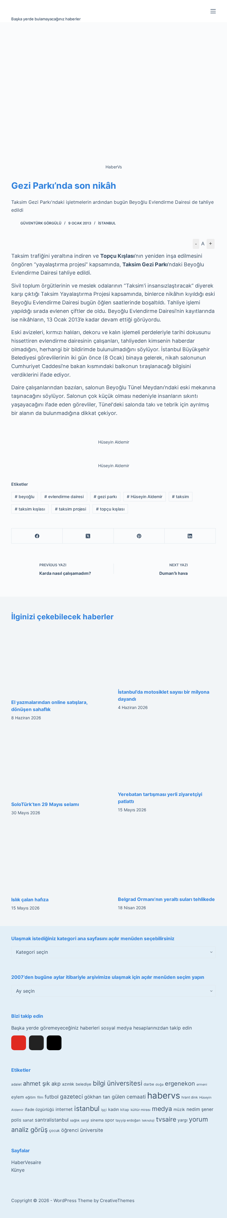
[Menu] (213, 11)
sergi (85, 1120)
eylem (17, 1097)
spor (109, 1120)
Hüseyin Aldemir (144, 496)
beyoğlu (24, 496)
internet (64, 1109)
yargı (182, 1119)
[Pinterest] (139, 536)
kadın (113, 1109)
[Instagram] (54, 1042)
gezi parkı (105, 496)
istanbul (87, 1108)
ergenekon (180, 1083)
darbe (149, 1084)
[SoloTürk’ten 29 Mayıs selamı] (60, 762)
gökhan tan (97, 1097)
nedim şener (200, 1109)
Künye (18, 1170)
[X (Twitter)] (88, 536)
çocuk (54, 1130)
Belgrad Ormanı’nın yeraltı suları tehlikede (166, 899)
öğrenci (70, 1130)
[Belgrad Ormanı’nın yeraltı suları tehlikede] (167, 857)
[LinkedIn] (190, 536)
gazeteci (71, 1096)
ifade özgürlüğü (39, 1109)
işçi (104, 1110)
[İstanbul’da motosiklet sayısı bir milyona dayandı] (167, 655)
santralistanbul (52, 1120)
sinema (96, 1120)
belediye (83, 1084)
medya (162, 1108)
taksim (180, 496)
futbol (52, 1097)
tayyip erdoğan (128, 1120)
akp (56, 1084)
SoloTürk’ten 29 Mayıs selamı (45, 804)
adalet (16, 1084)
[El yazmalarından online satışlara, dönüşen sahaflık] (60, 660)
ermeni (202, 1084)
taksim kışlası (30, 508)
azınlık (68, 1083)
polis (16, 1120)
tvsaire (166, 1119)
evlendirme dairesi (64, 496)
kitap (124, 1109)
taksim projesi (70, 508)
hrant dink (189, 1097)
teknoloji (148, 1120)
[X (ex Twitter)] (36, 1042)
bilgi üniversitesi (117, 1083)
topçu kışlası (110, 508)
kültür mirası (140, 1110)
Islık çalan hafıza (29, 899)
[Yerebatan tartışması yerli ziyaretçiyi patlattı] (167, 757)
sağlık (75, 1120)
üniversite (91, 1130)
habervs (163, 1095)
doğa (159, 1084)
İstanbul (107, 223)
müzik (179, 1109)
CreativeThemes (117, 1200)
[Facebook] (37, 536)
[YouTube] (18, 1042)
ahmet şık (36, 1083)
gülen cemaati (129, 1097)
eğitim (30, 1097)
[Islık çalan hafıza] (60, 857)
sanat (28, 1120)
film (40, 1097)
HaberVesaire (26, 1162)
